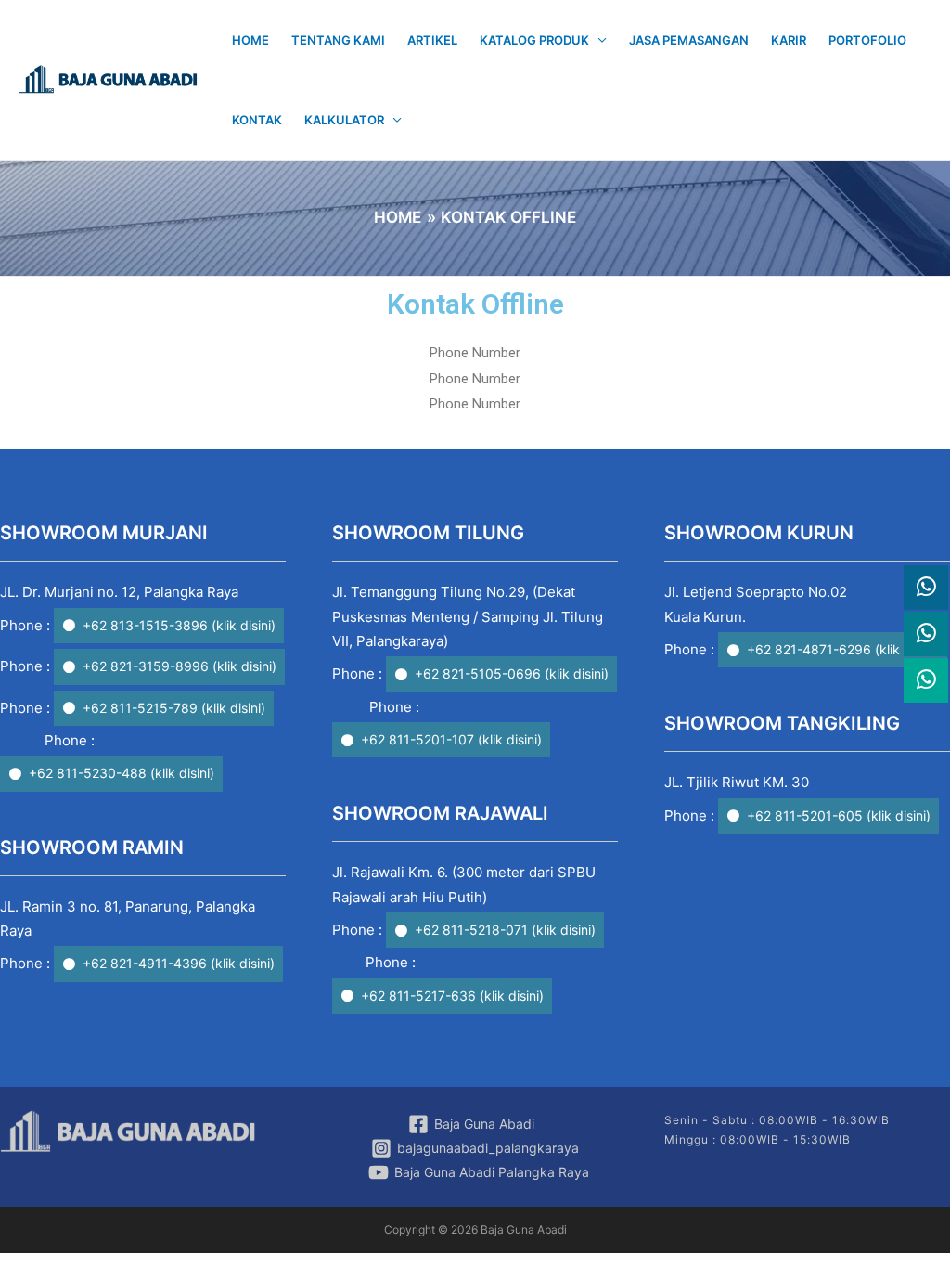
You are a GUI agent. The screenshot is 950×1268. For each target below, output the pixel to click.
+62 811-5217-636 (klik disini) (452, 995)
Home (250, 39)
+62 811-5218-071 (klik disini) (505, 930)
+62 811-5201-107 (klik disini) (451, 739)
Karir (788, 39)
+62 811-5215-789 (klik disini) (174, 708)
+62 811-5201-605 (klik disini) (839, 815)
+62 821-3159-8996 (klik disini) (179, 666)
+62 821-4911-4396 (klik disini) (179, 963)
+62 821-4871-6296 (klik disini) (843, 649)
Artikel (432, 39)
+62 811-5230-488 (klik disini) (121, 773)
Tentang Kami (338, 39)
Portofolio (867, 39)
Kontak (257, 119)
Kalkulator (344, 119)
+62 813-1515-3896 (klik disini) (179, 625)
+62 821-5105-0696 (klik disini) (512, 673)
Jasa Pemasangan (689, 39)
